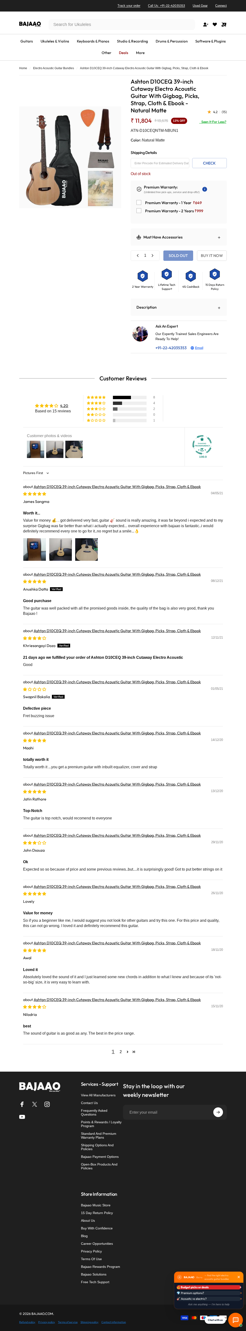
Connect (221, 5)
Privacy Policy (91, 1251)
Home (23, 68)
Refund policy (27, 1322)
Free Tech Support (95, 1282)
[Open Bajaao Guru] (235, 1320)
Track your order (128, 5)
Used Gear (200, 5)
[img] (34, 493)
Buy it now (212, 255)
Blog (84, 1236)
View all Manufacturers (98, 1095)
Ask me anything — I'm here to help (208, 1304)
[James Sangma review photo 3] (86, 549)
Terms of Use (91, 1259)
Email (199, 348)
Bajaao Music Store (96, 1205)
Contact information (113, 1322)
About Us (88, 1220)
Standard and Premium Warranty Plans (98, 1135)
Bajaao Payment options (100, 1157)
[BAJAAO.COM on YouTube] (22, 1117)
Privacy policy (46, 1322)
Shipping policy (89, 1322)
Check (209, 163)
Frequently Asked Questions (94, 1112)
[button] (96, 397)
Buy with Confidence (97, 1228)
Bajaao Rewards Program (100, 1267)
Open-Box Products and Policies (99, 1166)
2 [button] (121, 1052)
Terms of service (68, 1322)
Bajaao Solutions (93, 1274)
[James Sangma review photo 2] (60, 549)
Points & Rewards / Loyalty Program (101, 1124)
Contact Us (89, 1103)
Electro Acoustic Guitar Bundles (53, 68)
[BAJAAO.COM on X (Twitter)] (34, 1104)
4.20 (64, 405)
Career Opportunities (97, 1244)
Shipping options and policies (97, 1147)
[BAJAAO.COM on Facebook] (22, 1104)
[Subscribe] (218, 1112)
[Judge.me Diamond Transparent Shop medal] (202, 444)
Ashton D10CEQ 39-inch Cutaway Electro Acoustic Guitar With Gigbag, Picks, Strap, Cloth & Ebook (117, 486)
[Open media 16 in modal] (70, 157)
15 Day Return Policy (97, 1213)
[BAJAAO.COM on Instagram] (47, 1104)
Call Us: (166, 5)
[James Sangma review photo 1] (34, 549)
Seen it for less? (212, 122)
